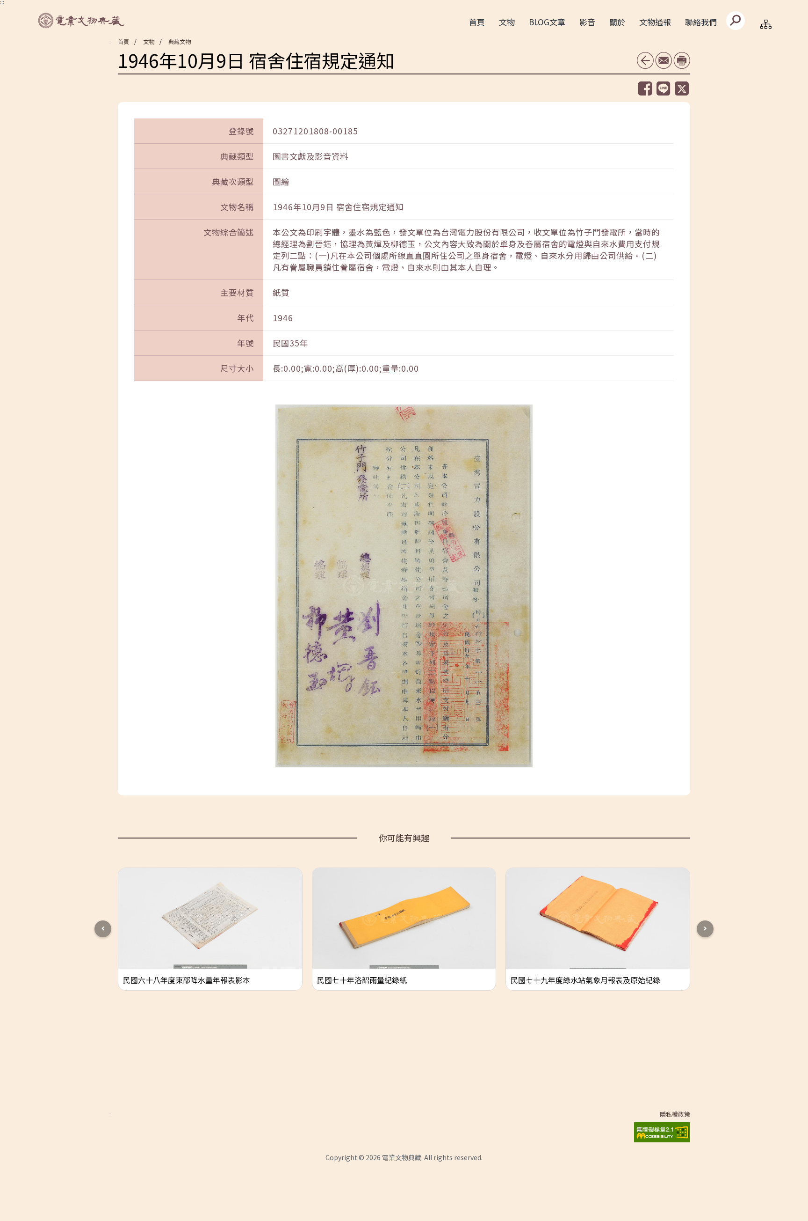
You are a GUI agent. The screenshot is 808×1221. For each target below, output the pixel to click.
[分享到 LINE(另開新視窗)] (663, 88)
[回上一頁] (645, 60)
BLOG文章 (547, 22)
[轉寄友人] (663, 60)
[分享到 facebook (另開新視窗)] (645, 88)
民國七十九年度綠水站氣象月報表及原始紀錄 (585, 980)
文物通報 (655, 22)
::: (110, 41)
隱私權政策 (675, 1114)
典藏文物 (179, 41)
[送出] (735, 20)
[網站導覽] (766, 23)
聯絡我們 (701, 22)
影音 (587, 22)
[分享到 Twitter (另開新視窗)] (681, 88)
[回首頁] (81, 20)
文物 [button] (507, 22)
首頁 (477, 22)
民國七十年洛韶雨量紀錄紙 (362, 980)
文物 (148, 41)
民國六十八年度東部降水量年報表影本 (186, 980)
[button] (705, 928)
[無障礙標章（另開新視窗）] (662, 1130)
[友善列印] (681, 60)
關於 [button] (617, 22)
